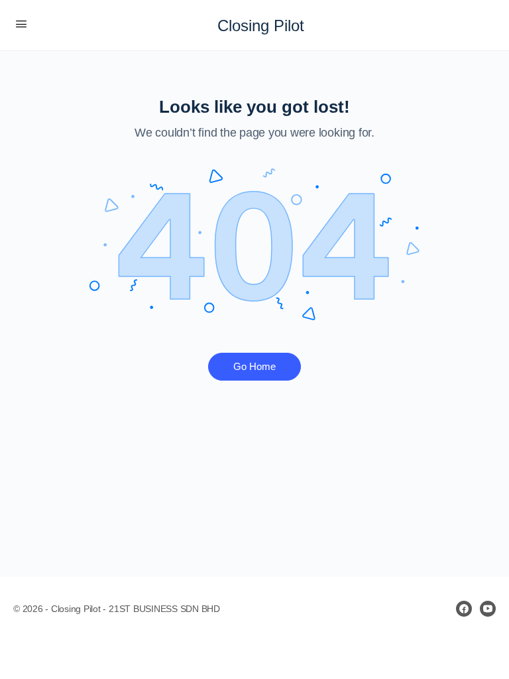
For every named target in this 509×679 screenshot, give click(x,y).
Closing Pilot (260, 25)
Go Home (254, 366)
